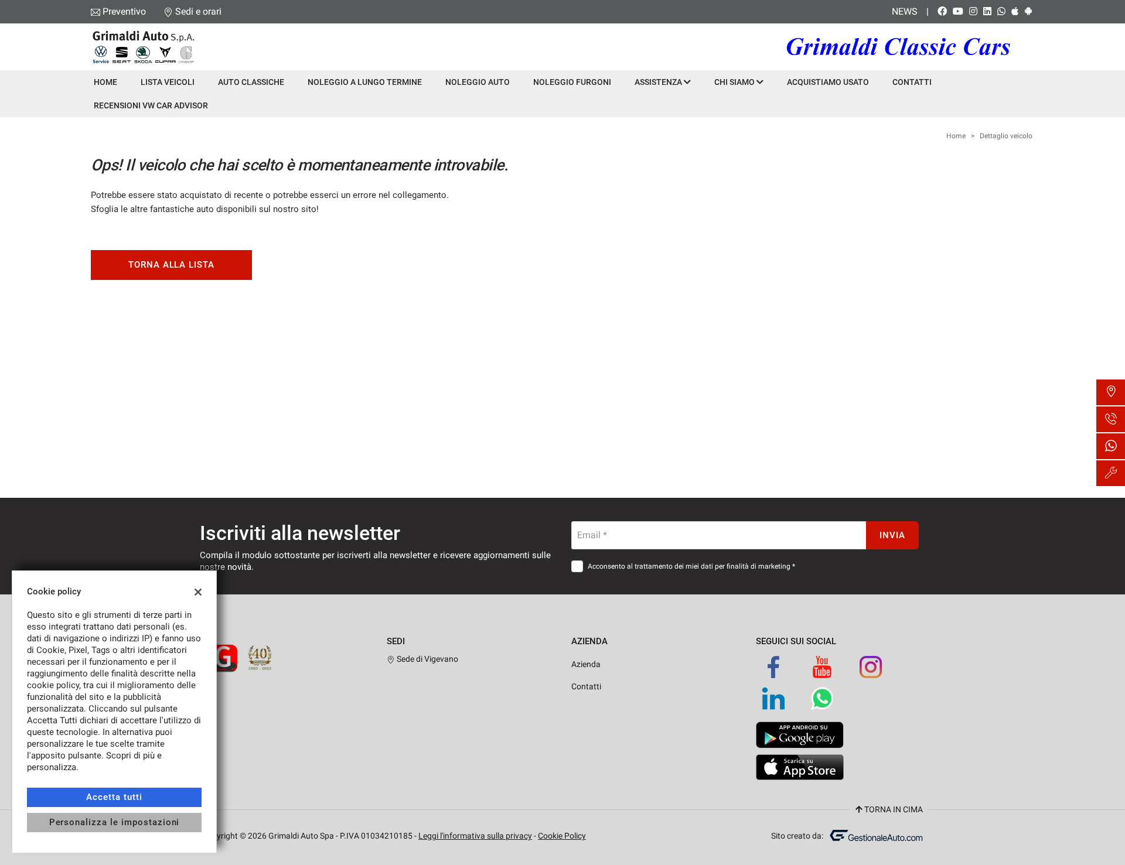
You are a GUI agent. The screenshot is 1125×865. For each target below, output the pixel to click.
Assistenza (659, 82)
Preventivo (124, 11)
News (905, 11)
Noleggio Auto (477, 82)
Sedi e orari (198, 11)
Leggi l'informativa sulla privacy (475, 835)
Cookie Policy (562, 835)
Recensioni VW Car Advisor (151, 105)
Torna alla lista (171, 264)
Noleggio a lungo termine (365, 82)
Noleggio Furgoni (572, 82)
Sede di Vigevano (426, 659)
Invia (892, 535)
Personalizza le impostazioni (114, 822)
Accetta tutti (114, 797)
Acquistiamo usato (828, 82)
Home (105, 82)
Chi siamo (735, 82)
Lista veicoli (168, 82)
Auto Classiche (251, 82)
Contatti (912, 82)
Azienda (586, 664)
